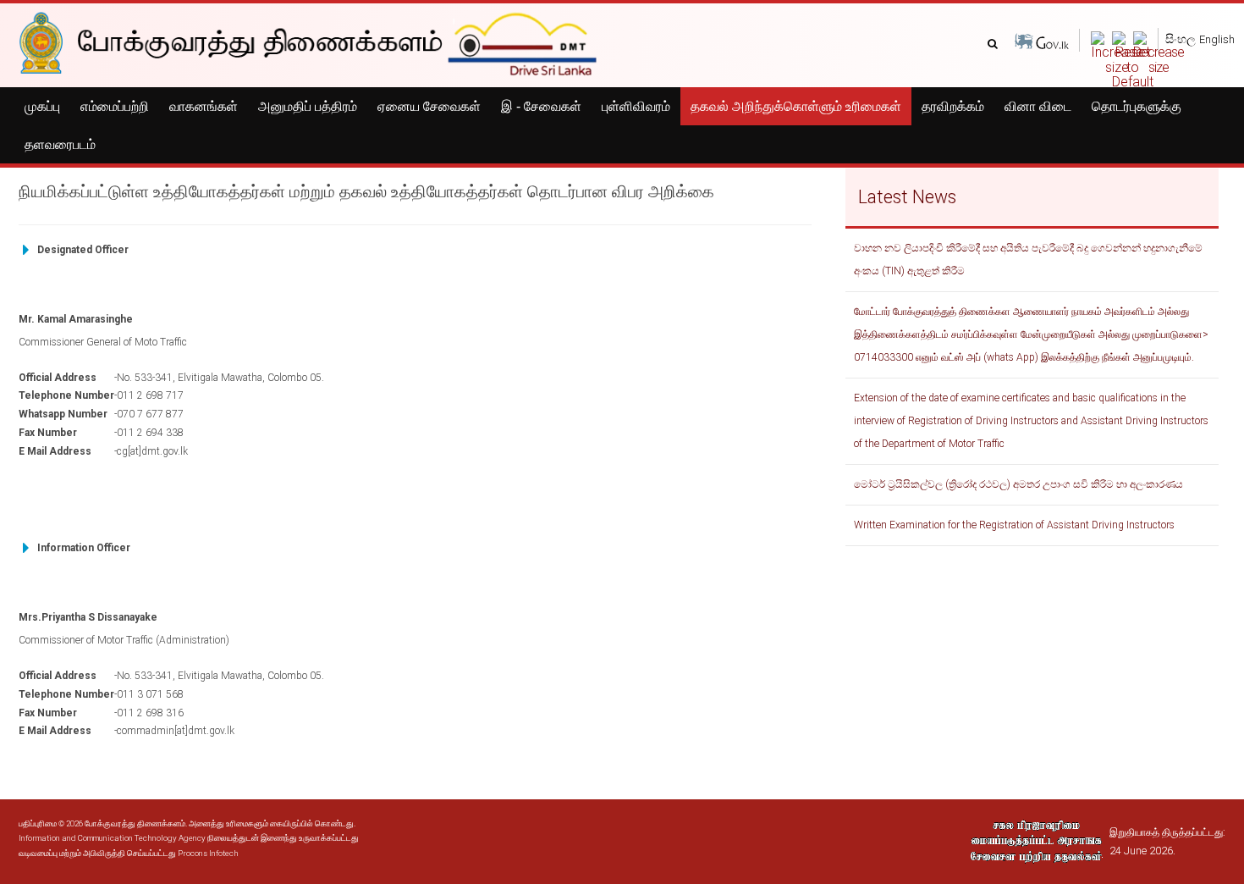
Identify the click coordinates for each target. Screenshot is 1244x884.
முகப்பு (42, 106)
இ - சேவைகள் (541, 106)
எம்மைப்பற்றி (114, 106)
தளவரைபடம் (60, 144)
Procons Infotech (208, 853)
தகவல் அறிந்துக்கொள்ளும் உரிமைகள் (796, 106)
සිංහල (1180, 39)
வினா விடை (1038, 106)
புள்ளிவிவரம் (636, 106)
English (1217, 39)
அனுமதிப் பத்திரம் (307, 106)
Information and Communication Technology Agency (112, 838)
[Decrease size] (1158, 52)
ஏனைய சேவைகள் (429, 106)
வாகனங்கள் (203, 106)
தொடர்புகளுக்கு (1136, 106)
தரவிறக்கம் (953, 106)
